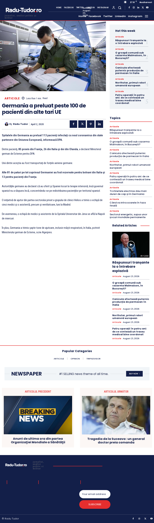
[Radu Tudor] (7, 124)
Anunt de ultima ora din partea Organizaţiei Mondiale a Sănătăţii (38, 440)
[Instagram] (133, 7)
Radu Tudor (20, 124)
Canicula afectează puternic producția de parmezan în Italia (129, 70)
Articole (12, 98)
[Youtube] (147, 7)
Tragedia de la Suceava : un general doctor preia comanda (116, 440)
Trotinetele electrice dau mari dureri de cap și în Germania (128, 192)
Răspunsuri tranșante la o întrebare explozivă (130, 42)
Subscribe (94, 504)
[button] (120, 8)
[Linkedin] (138, 7)
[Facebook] (129, 7)
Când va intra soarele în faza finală (128, 204)
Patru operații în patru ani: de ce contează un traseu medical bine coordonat (129, 99)
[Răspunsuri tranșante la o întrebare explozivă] (130, 245)
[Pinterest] (90, 124)
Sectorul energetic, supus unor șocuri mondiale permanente (128, 216)
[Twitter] (142, 7)
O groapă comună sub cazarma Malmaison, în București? (130, 55)
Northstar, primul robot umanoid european (130, 84)
